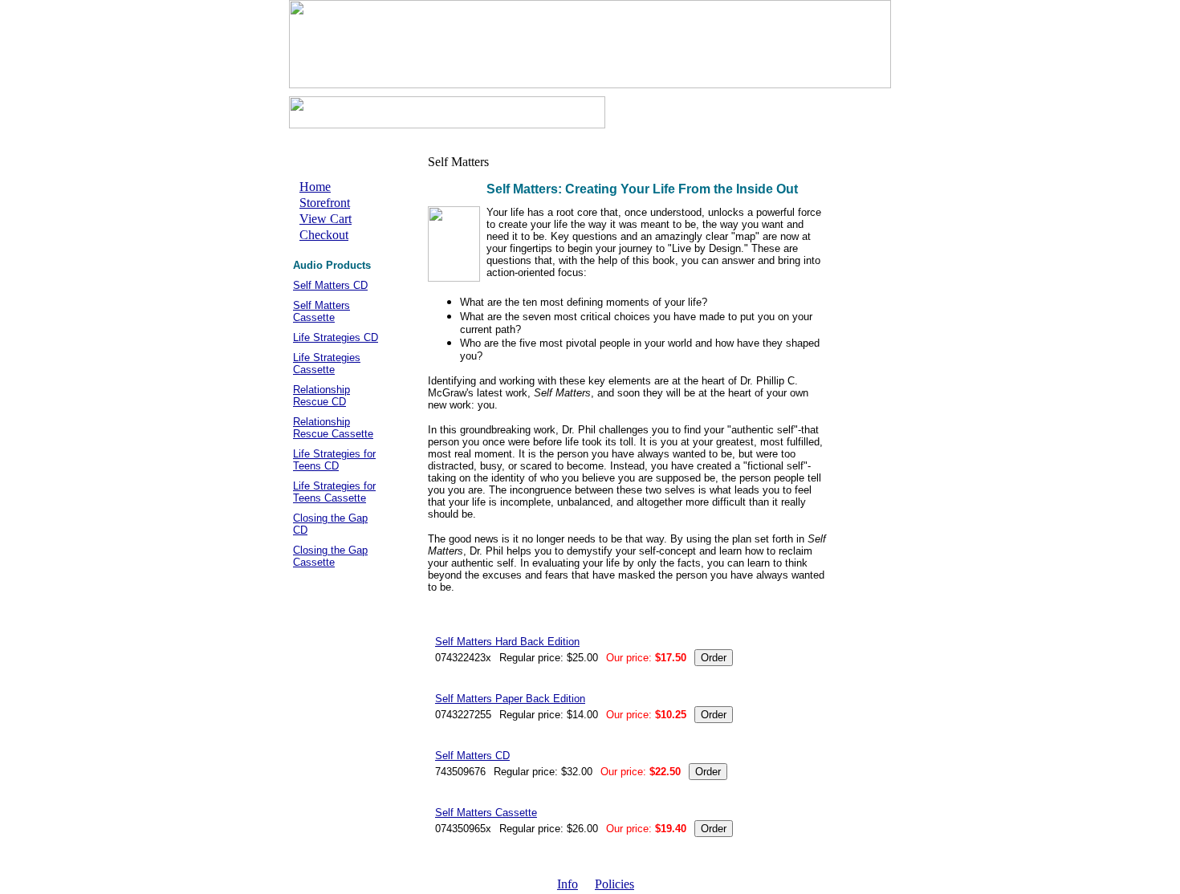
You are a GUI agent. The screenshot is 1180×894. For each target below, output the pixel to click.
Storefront (324, 202)
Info (567, 884)
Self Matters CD (330, 285)
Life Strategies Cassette (326, 364)
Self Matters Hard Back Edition (507, 642)
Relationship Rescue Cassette (333, 428)
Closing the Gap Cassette (330, 556)
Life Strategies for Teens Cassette (334, 492)
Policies (614, 884)
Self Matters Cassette (321, 311)
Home (315, 186)
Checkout (323, 235)
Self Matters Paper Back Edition (510, 699)
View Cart (325, 219)
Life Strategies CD (335, 337)
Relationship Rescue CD (321, 396)
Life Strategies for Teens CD (334, 460)
